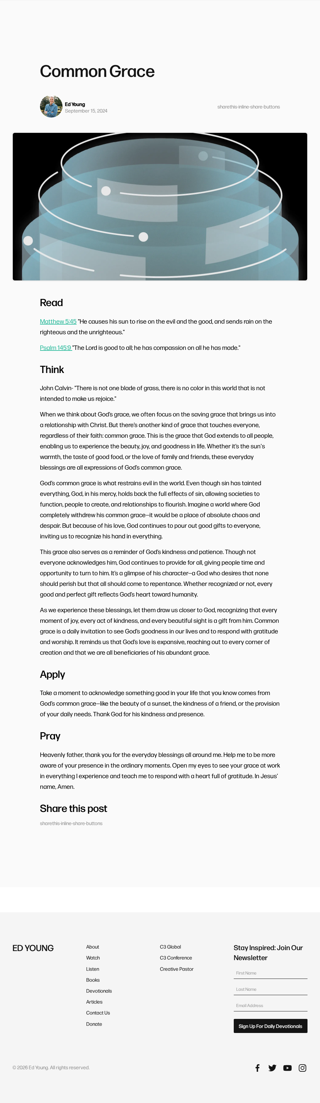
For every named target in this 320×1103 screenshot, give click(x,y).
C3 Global (170, 946)
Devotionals (99, 990)
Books (93, 979)
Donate (94, 1023)
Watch (93, 957)
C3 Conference (176, 957)
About (92, 946)
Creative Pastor (177, 968)
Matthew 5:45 (58, 321)
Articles (94, 1001)
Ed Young (75, 104)
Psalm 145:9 (56, 347)
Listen (92, 968)
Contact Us (98, 1012)
